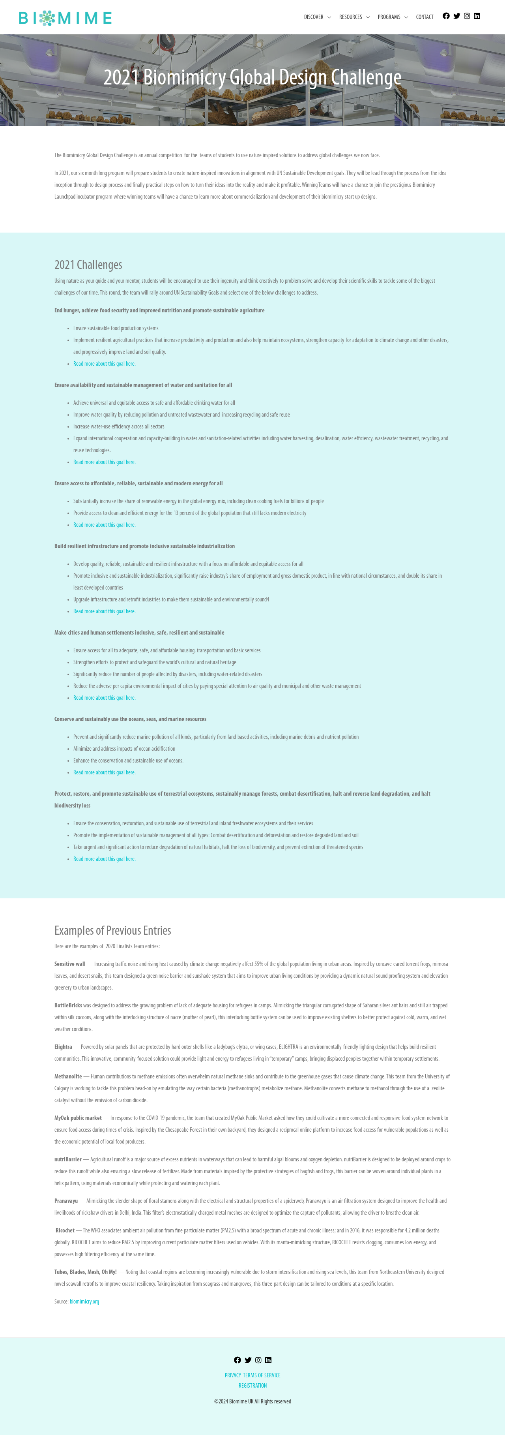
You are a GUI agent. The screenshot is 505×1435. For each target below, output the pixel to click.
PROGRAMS (389, 17)
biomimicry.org (84, 1302)
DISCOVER (314, 17)
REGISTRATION (253, 1386)
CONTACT (425, 17)
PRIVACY (233, 1376)
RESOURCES (350, 17)
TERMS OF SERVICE (262, 1376)
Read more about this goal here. (104, 364)
